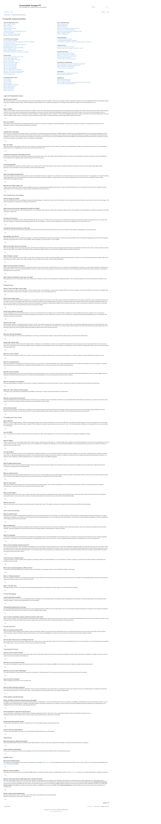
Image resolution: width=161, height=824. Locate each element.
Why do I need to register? (9, 24)
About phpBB (7, 764)
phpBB (52, 239)
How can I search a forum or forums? (65, 53)
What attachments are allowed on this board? (67, 73)
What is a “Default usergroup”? (64, 32)
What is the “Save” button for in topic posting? (14, 71)
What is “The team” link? (62, 34)
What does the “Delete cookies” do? (12, 35)
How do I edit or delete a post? (10, 58)
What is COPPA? (7, 25)
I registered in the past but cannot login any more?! (15, 31)
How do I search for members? (64, 57)
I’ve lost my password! (9, 32)
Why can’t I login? (7, 29)
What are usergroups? (62, 26)
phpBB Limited (45, 762)
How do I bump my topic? (9, 74)
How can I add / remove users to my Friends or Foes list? (70, 48)
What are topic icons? (8, 90)
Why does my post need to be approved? (13, 72)
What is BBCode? (7, 78)
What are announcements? (10, 86)
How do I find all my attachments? (64, 74)
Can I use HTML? (8, 80)
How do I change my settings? (10, 40)
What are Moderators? (62, 25)
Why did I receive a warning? (10, 68)
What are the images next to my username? (13, 47)
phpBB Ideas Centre (71, 772)
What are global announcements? (11, 84)
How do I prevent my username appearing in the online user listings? (19, 41)
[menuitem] (11, 12)
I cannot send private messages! (64, 38)
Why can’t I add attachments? (10, 66)
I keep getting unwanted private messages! (67, 40)
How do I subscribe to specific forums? (66, 66)
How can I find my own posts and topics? (66, 58)
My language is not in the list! (10, 46)
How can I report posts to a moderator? (12, 69)
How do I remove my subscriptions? (65, 68)
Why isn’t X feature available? (64, 80)
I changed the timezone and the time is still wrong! (15, 44)
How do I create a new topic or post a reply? (13, 56)
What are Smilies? (8, 81)
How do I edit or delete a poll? (10, 64)
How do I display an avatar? (10, 49)
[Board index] (11, 6)
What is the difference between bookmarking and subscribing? (71, 63)
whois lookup (7, 782)
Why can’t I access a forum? (10, 65)
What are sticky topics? (9, 87)
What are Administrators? (63, 24)
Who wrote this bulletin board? (64, 79)
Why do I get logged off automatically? (12, 34)
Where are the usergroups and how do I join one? (68, 28)
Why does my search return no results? (66, 54)
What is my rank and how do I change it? (13, 50)
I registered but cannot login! (10, 28)
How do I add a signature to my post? (12, 59)
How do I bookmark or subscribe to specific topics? (68, 65)
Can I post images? (8, 83)
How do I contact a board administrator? (66, 83)
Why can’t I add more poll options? (11, 62)
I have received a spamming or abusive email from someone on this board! (74, 41)
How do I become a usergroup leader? (66, 29)
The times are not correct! (9, 43)
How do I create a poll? (9, 61)
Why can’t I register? (8, 26)
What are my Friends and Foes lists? (65, 46)
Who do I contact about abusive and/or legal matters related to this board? (74, 82)
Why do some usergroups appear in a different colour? (69, 31)
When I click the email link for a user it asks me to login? (16, 51)
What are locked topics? (9, 89)
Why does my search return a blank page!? (67, 56)
